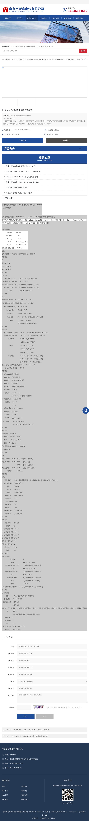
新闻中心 (43, 18)
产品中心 (30, 18)
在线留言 (67, 18)
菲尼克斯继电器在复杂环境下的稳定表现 (20, 166)
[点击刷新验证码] (38, 707)
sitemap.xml (73, 812)
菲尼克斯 (30, 59)
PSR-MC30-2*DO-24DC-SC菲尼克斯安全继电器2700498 (29, 730)
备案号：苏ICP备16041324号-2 (56, 812)
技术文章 (55, 18)
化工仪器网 (51, 818)
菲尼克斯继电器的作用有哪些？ (17, 187)
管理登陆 (35, 818)
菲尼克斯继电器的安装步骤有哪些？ (19, 193)
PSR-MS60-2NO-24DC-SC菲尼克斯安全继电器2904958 (29, 736)
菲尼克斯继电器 (40, 59)
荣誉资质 (24, 795)
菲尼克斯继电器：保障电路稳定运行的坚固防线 (23, 171)
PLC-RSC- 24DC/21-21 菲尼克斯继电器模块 (22, 177)
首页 (13, 59)
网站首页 (8, 18)
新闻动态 (24, 791)
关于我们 (19, 18)
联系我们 (79, 18)
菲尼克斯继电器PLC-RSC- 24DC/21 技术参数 (22, 182)
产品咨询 (22, 140)
